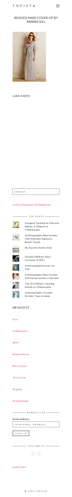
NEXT (16, 342)
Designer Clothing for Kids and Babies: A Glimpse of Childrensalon (42, 226)
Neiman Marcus (21, 354)
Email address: (21, 419)
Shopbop (17, 389)
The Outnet (19, 377)
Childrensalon (20, 331)
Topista (25, 6)
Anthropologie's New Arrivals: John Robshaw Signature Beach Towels (41, 238)
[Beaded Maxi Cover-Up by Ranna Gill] (29, 56)
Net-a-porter (20, 365)
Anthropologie (21, 400)
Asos (15, 319)
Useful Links (19, 467)
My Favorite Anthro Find (38, 247)
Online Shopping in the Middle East (32, 204)
